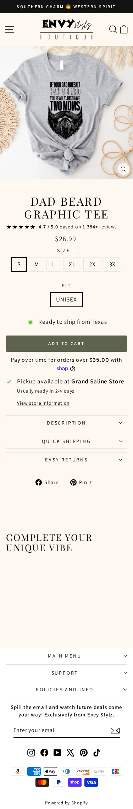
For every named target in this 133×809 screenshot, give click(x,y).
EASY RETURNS (66, 459)
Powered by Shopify (66, 803)
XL (72, 264)
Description (66, 423)
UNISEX (66, 299)
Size (66, 250)
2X (92, 264)
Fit (66, 285)
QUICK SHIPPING (66, 441)
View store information (43, 403)
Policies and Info (65, 689)
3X (112, 264)
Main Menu (64, 656)
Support (64, 673)
